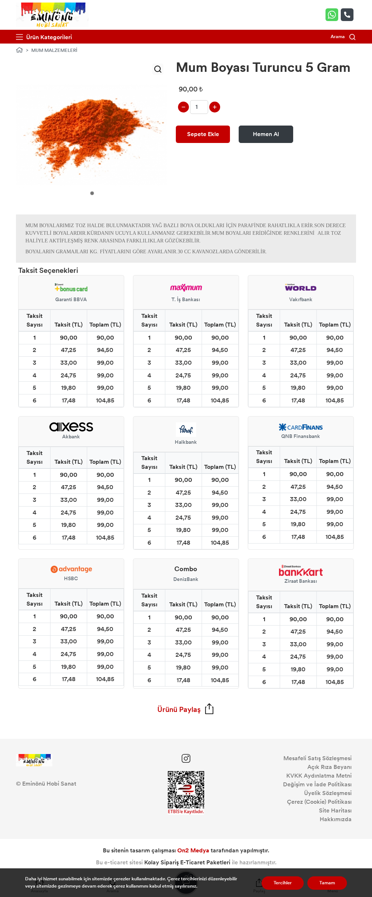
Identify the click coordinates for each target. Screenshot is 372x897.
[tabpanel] (91, 135)
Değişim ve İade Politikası (317, 784)
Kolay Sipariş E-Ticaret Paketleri (187, 862)
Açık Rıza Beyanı (329, 767)
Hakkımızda (336, 819)
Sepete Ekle (203, 134)
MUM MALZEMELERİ (54, 50)
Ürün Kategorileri (48, 37)
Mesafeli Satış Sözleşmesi (317, 758)
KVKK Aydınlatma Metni (319, 775)
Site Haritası (335, 810)
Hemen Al (266, 134)
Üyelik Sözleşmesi (328, 793)
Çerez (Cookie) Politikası (319, 802)
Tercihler (283, 883)
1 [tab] (92, 193)
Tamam (327, 883)
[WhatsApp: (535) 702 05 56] (333, 14)
